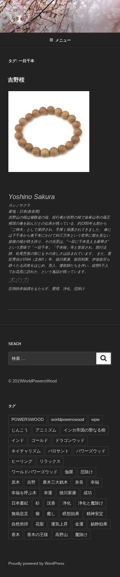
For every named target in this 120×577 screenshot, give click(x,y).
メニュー (63, 40)
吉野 (31, 482)
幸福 (95, 482)
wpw (95, 419)
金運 (79, 524)
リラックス (50, 461)
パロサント (58, 450)
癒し (51, 513)
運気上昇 (59, 524)
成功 (87, 492)
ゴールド (39, 440)
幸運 (48, 492)
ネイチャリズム (26, 450)
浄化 (67, 503)
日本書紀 (19, 503)
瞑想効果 (71, 513)
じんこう (19, 430)
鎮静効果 (99, 524)
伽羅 (69, 471)
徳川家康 (67, 492)
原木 (15, 482)
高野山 (61, 534)
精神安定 (95, 513)
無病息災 (19, 513)
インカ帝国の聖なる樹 (84, 430)
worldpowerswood (67, 419)
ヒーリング (21, 461)
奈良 (79, 482)
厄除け (86, 471)
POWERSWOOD (27, 419)
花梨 (39, 524)
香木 (15, 534)
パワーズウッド (90, 450)
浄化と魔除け (90, 503)
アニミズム (45, 430)
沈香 (51, 503)
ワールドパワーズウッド (34, 471)
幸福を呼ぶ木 (24, 492)
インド (17, 440)
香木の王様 (37, 534)
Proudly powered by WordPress (36, 563)
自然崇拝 (19, 524)
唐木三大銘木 (55, 482)
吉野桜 (16, 80)
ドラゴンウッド (70, 440)
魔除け (81, 534)
